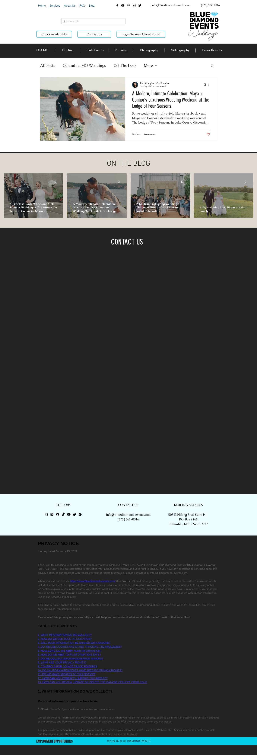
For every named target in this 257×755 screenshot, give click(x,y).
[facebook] (117, 5)
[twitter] (140, 5)
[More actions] (209, 85)
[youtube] (123, 5)
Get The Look (124, 65)
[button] (55, 5)
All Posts (47, 65)
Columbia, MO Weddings (84, 65)
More (148, 65)
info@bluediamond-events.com (128, 515)
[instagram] (134, 5)
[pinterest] (128, 5)
